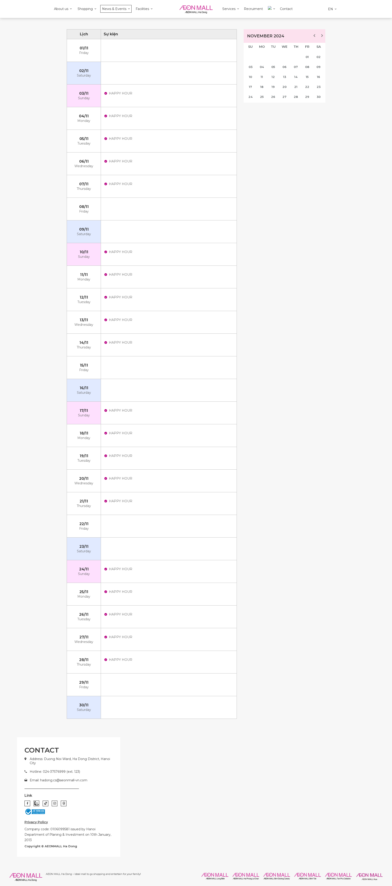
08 (307, 67)
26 (273, 97)
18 (261, 87)
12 (273, 77)
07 (296, 67)
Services (228, 9)
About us (61, 9)
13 (284, 77)
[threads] (63, 803)
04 (262, 67)
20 (284, 87)
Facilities (142, 9)
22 (307, 87)
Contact (286, 9)
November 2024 (265, 36)
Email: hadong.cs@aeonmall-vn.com (58, 780)
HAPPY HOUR (120, 93)
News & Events (114, 9)
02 (318, 57)
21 (295, 87)
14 (295, 77)
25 (262, 97)
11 (262, 77)
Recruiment (253, 9)
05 (273, 67)
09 (318, 67)
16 (318, 77)
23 (319, 87)
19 (273, 87)
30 (319, 97)
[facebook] (27, 803)
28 (296, 97)
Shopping (85, 9)
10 (250, 77)
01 (307, 57)
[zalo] (36, 803)
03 (250, 67)
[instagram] (54, 803)
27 (284, 97)
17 (250, 87)
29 (307, 97)
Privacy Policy (36, 822)
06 (284, 67)
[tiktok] (45, 803)
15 (307, 77)
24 (250, 97)
